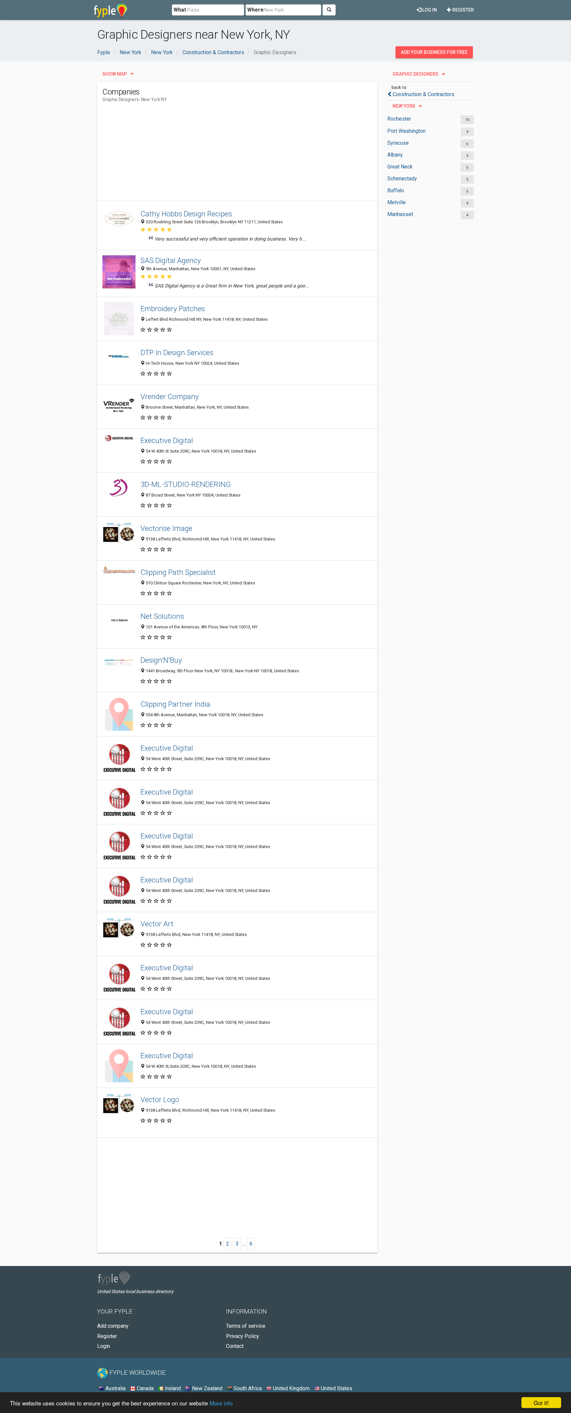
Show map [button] (114, 74)
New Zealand (206, 1388)
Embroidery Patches (172, 308)
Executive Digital (166, 440)
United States (336, 1388)
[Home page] (110, 10)
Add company (113, 1326)
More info (221, 1403)
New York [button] (404, 106)
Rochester (399, 119)
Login (103, 1346)
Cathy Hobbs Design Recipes (186, 213)
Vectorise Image (166, 528)
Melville (396, 202)
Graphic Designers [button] (415, 74)
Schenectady (402, 178)
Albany (395, 155)
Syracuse (398, 143)
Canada (144, 1388)
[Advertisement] (222, 154)
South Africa (247, 1388)
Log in (429, 10)
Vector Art (156, 923)
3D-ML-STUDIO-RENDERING (185, 484)
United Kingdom (291, 1388)
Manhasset (400, 214)
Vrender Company (169, 396)
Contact (235, 1346)
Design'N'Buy (161, 660)
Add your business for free (434, 52)
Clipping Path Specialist (178, 572)
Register (462, 10)
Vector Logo (159, 1099)
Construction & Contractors (423, 94)
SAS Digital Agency (170, 260)
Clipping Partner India (175, 704)
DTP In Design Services (176, 352)
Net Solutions (162, 616)
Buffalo (395, 190)
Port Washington (406, 131)
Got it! (541, 1402)
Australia (115, 1388)
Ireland (172, 1388)
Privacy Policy (242, 1336)
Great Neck (400, 167)
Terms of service (245, 1326)
